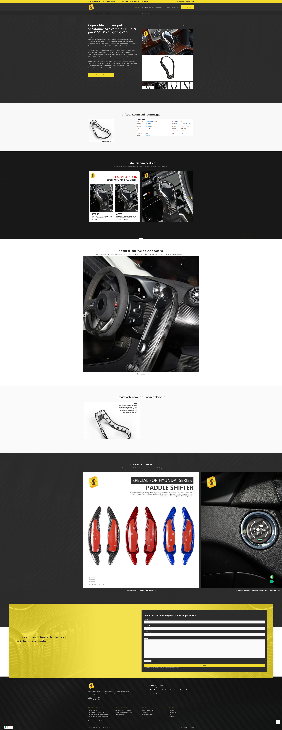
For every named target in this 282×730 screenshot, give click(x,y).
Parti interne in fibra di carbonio (101, 13)
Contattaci (188, 7)
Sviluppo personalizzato (146, 7)
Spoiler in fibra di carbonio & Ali (96, 712)
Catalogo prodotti (119, 714)
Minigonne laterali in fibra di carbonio (97, 718)
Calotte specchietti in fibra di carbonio (98, 714)
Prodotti (136, 7)
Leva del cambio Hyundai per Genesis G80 (141, 590)
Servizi (173, 7)
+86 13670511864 (181, 1)
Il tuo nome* (147, 619)
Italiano (10, 727)
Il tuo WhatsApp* (148, 632)
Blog (178, 7)
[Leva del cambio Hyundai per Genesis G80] (141, 530)
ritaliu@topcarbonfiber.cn (159, 687)
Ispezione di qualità (147, 714)
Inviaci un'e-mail (190, 1)
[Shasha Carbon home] (91, 7)
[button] (144, 198)
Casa (89, 13)
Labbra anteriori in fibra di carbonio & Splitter (99, 716)
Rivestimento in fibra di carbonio (123, 712)
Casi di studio (159, 7)
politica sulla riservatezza (183, 727)
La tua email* (147, 625)
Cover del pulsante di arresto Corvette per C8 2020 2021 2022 (258, 590)
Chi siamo (167, 7)
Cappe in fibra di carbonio (94, 710)
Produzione (145, 712)
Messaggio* (147, 638)
